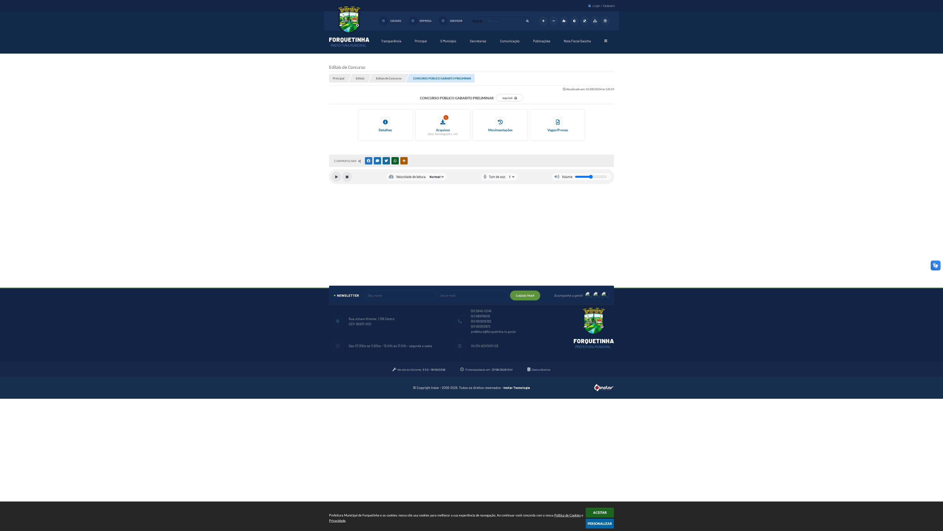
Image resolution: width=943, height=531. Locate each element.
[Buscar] (527, 21)
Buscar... (478, 21)
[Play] (336, 177)
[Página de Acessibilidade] (605, 21)
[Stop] (347, 177)
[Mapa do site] (595, 21)
